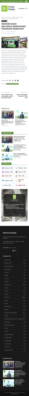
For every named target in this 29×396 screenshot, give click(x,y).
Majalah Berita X (14, 393)
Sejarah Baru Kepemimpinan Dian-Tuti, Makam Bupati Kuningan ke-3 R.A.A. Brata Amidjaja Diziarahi (20, 364)
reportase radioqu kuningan (12, 83)
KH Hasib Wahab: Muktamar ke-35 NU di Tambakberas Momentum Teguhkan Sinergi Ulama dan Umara (20, 373)
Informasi (8, 17)
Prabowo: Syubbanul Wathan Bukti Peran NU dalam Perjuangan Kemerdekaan (20, 155)
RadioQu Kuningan (11, 8)
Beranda (3, 17)
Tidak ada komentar (11, 31)
